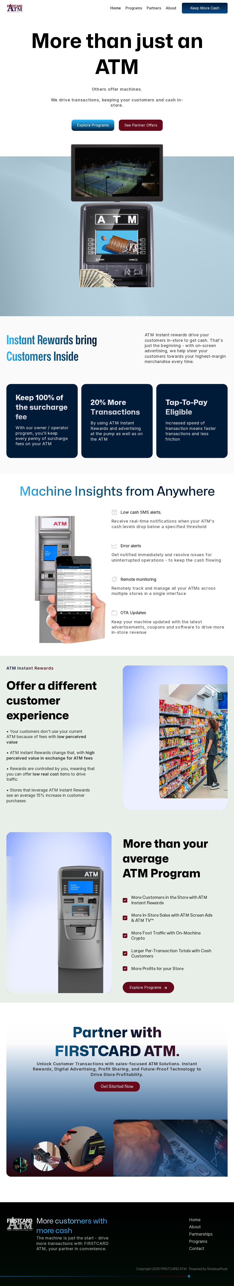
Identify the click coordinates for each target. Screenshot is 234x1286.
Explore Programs (93, 125)
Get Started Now (117, 1087)
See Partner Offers (140, 125)
